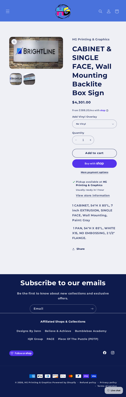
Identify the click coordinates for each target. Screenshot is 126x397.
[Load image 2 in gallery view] (29, 79)
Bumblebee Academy (91, 331)
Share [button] (81, 248)
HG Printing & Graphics (38, 382)
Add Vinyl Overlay (84, 116)
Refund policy (88, 382)
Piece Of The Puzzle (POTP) (78, 339)
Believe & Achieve (58, 331)
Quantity (78, 132)
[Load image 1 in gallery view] (16, 79)
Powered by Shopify (64, 382)
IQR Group (35, 339)
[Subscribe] (92, 308)
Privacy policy (108, 382)
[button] (8, 11)
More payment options (94, 172)
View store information (93, 195)
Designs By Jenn (29, 331)
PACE (50, 339)
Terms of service (107, 386)
